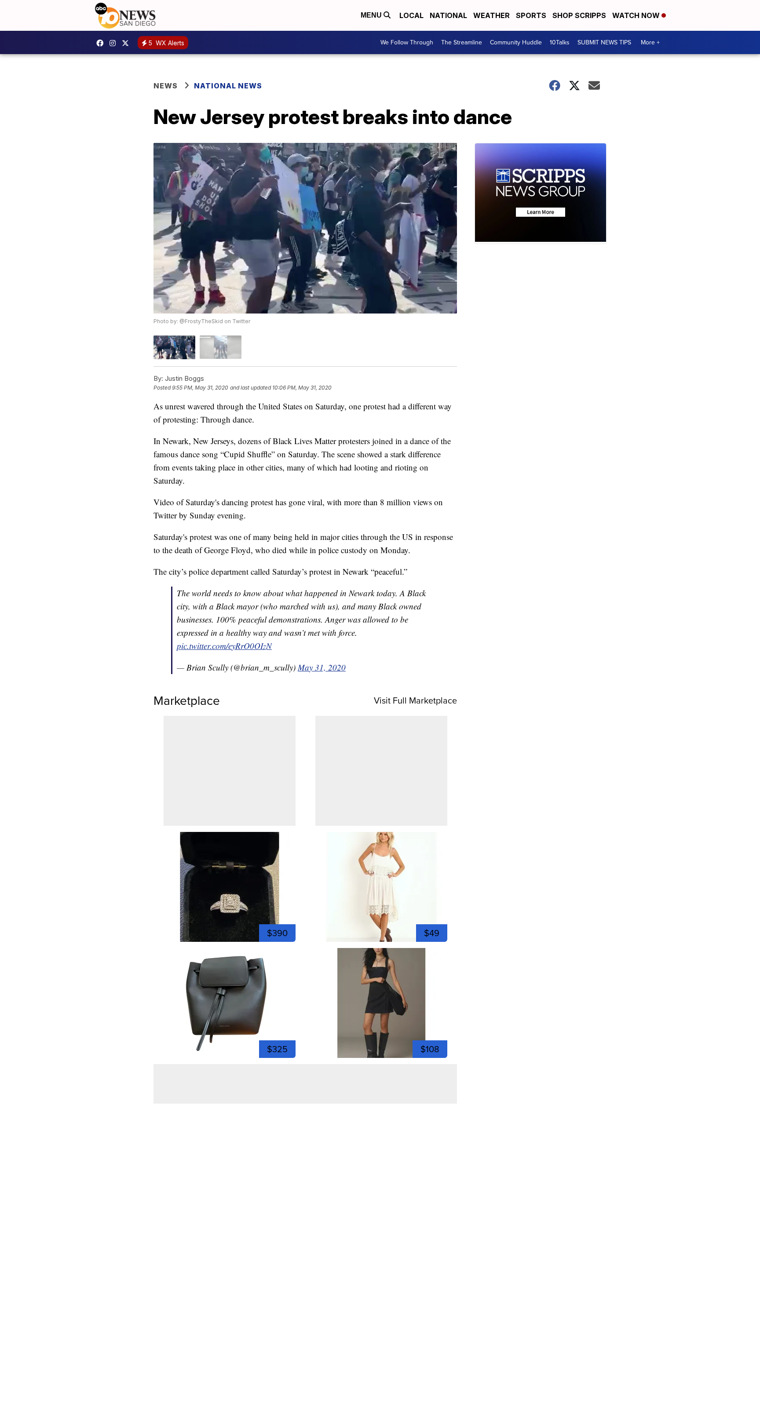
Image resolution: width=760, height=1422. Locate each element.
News (165, 85)
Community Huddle (516, 42)
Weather (491, 15)
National (448, 15)
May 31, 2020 (322, 667)
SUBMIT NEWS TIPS (604, 42)
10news (127, 43)
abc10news (102, 43)
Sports (531, 15)
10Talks (560, 42)
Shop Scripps (579, 15)
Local (411, 15)
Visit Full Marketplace (415, 700)
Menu (372, 15)
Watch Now (636, 15)
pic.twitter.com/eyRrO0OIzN (224, 645)
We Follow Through (406, 42)
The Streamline (461, 42)
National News (228, 85)
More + (650, 42)
